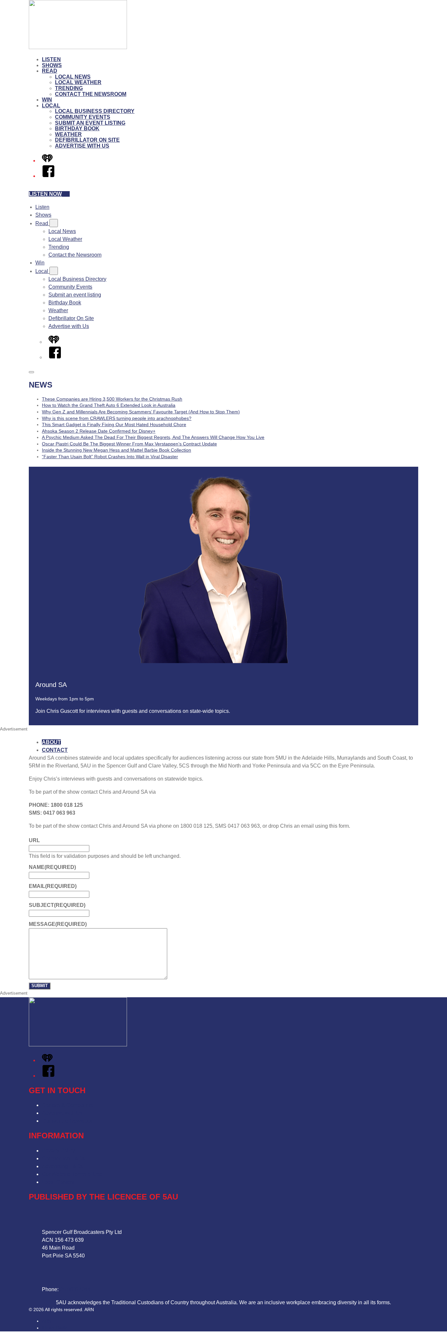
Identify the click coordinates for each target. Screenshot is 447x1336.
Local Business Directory (94, 111)
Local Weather (78, 82)
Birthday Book (77, 128)
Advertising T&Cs (62, 1166)
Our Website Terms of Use (72, 1174)
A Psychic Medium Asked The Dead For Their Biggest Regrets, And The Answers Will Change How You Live (153, 437)
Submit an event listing (90, 123)
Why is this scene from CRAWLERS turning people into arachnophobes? (116, 418)
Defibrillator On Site (87, 140)
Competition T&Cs (63, 1158)
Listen (51, 59)
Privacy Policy (58, 1150)
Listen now (45, 194)
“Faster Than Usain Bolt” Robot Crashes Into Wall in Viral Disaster (110, 456)
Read (49, 71)
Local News (73, 77)
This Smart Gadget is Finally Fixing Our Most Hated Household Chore (114, 424)
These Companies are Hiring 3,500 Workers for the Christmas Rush (112, 399)
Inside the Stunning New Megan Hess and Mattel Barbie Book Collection (116, 450)
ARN (46, 1321)
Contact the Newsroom (90, 94)
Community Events (82, 117)
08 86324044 (75, 1289)
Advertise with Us (82, 146)
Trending (69, 88)
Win (47, 99)
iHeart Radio (55, 1327)
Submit (39, 985)
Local (51, 105)
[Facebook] (48, 176)
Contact (55, 750)
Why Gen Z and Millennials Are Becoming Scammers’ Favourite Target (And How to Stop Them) (141, 411)
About (51, 742)
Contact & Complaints (67, 1105)
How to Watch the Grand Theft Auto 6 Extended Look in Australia (108, 405)
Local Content (58, 1182)
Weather (68, 134)
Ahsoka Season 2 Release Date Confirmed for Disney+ (98, 431)
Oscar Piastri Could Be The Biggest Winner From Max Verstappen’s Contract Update (129, 443)
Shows (52, 65)
